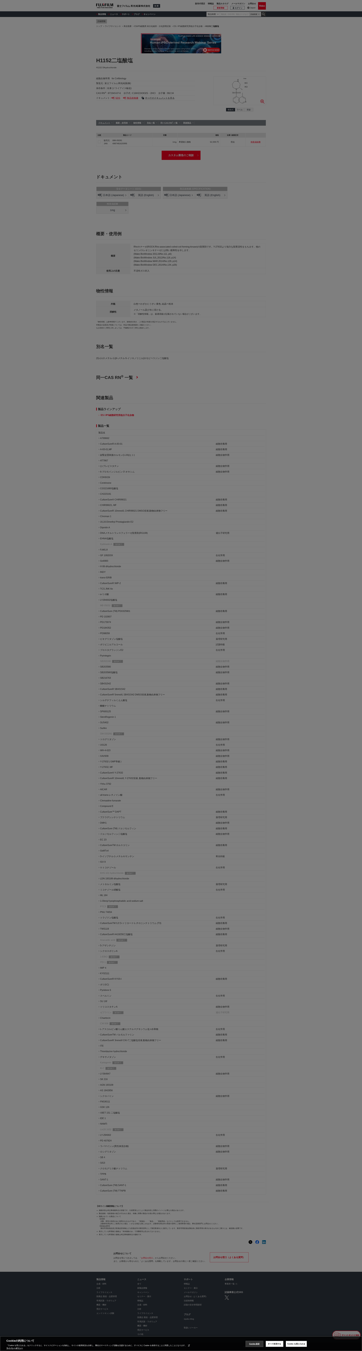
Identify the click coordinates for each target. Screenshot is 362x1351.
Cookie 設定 (254, 1344)
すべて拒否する (274, 1344)
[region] (181, 1343)
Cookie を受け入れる (296, 1344)
